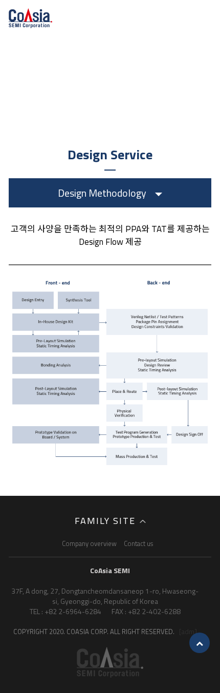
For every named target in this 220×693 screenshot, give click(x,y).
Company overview (89, 543)
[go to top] (199, 643)
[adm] (188, 631)
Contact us (138, 543)
